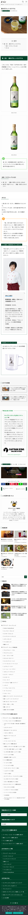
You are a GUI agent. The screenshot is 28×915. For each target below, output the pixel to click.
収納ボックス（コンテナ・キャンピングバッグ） (13, 696)
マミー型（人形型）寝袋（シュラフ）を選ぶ (13, 749)
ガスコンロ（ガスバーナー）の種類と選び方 (12, 784)
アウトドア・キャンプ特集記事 (10, 647)
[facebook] (10, 903)
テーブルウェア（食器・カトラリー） (10, 682)
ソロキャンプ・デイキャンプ (9, 671)
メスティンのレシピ (7, 639)
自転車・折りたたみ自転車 (8, 709)
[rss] (17, 903)
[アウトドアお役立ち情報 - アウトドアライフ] (3, 1)
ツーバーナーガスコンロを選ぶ (10, 792)
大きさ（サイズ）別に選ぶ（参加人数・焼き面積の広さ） (14, 724)
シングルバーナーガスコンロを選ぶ (11, 789)
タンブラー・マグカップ (8, 674)
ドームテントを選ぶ (8, 762)
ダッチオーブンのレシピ (8, 633)
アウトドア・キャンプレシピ (9, 625)
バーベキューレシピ (21, 464)
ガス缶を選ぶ (6, 795)
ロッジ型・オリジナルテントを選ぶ (11, 779)
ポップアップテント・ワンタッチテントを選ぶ (13, 776)
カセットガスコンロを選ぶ (9, 787)
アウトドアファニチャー (8, 653)
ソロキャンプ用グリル (8, 733)
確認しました (9, 913)
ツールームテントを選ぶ (9, 765)
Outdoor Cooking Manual (8, 628)
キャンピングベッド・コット (9, 661)
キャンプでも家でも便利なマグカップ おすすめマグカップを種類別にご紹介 (18, 389)
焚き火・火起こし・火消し (8, 704)
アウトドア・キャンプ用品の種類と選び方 (12, 718)
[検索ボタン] (23, 1)
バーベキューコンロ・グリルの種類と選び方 (12, 721)
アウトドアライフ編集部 (14, 508)
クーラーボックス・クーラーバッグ (10, 663)
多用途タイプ (6, 738)
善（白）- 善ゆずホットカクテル (12, 44)
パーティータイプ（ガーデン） (10, 741)
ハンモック (5, 685)
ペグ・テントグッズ (7, 690)
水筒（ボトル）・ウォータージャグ (10, 701)
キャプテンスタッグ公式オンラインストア (12, 883)
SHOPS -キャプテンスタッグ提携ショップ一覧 (13, 892)
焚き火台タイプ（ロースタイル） (10, 730)
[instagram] (14, 903)
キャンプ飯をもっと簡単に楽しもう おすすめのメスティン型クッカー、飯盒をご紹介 (18, 398)
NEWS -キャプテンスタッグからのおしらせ (12, 895)
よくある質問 (6, 898)
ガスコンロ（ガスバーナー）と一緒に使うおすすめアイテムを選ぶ (14, 798)
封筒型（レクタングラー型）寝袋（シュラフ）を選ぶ (14, 746)
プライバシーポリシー (18, 913)
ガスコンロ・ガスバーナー (8, 658)
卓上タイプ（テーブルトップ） (10, 735)
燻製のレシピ (6, 644)
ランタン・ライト (6, 693)
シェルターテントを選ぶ (9, 770)
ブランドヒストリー (7, 889)
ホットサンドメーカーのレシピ (9, 636)
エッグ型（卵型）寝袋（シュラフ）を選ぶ (12, 752)
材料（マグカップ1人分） (12, 46)
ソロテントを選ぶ (7, 773)
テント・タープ (6, 680)
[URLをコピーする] (25, 484)
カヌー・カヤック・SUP (8, 655)
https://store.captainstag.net (14, 454)
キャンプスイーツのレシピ (8, 631)
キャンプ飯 (15, 464)
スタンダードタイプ (8, 727)
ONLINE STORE (8, 411)
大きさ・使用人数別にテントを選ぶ (11, 781)
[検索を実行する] (25, 577)
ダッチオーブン (6, 677)
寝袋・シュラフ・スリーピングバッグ (10, 698)
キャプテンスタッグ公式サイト (10, 886)
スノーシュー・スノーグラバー (9, 669)
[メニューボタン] (26, 1)
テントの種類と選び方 (7, 760)
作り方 (7, 48)
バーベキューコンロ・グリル (9, 688)
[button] (3, 484)
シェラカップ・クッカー (8, 666)
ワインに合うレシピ (6, 10)
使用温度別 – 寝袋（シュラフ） (10, 757)
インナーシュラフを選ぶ (9, 754)
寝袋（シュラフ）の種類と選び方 (10, 743)
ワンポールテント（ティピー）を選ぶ (11, 768)
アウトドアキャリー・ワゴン (9, 650)
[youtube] (15, 903)
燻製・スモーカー (6, 707)
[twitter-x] (12, 903)
